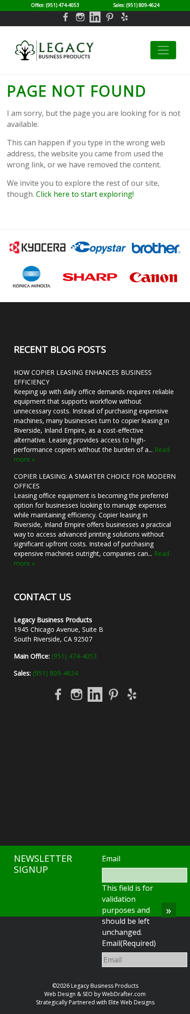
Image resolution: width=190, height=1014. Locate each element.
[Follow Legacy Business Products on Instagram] (80, 17)
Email (111, 859)
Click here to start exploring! (85, 194)
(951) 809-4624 (143, 5)
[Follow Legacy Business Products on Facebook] (65, 17)
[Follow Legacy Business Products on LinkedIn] (95, 17)
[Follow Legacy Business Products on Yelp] (124, 17)
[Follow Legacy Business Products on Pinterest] (109, 17)
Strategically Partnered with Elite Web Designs (95, 1002)
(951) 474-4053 (62, 5)
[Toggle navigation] (163, 50)
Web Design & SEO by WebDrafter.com (95, 994)
